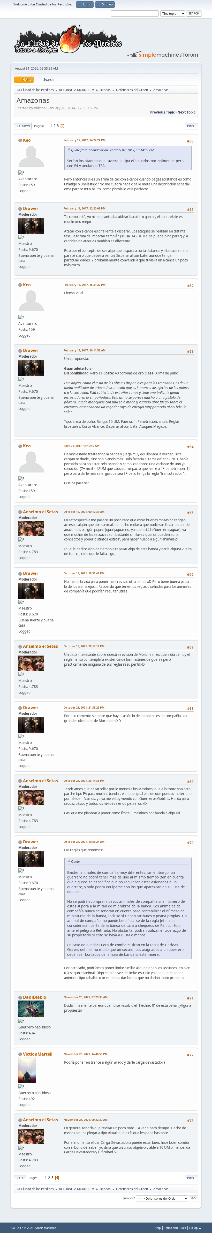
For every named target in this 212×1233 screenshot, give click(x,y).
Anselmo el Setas (40, 512)
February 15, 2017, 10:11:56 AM (84, 350)
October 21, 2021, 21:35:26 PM (84, 707)
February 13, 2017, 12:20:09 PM (84, 208)
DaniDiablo (34, 997)
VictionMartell (37, 1054)
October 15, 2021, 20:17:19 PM (84, 646)
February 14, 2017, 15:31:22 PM (84, 285)
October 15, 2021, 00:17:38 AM (84, 512)
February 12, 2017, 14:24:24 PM (84, 140)
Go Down (23, 126)
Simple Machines (45, 1227)
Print (191, 126)
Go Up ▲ (195, 1228)
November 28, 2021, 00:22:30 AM (86, 1120)
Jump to (128, 1198)
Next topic (186, 112)
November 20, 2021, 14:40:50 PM (86, 1054)
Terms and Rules (175, 1228)
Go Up (20, 1178)
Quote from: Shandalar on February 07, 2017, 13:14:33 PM (112, 150)
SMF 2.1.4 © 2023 (22, 1227)
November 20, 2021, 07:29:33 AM (86, 997)
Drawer (30, 208)
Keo (27, 140)
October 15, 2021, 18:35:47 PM (84, 573)
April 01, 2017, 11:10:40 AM (81, 446)
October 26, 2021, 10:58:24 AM (84, 842)
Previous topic (162, 112)
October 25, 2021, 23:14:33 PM (84, 781)
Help (158, 1228)
